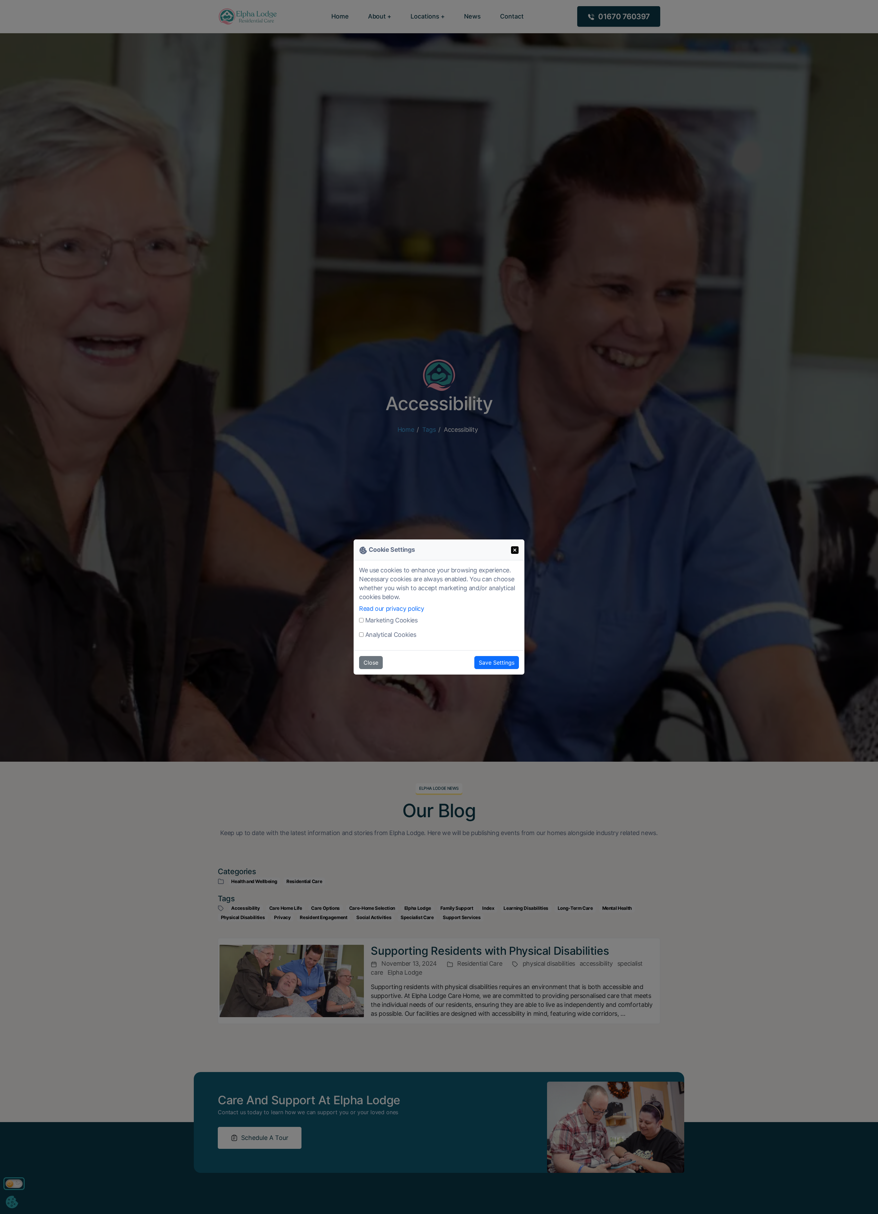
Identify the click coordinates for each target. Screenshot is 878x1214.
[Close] (515, 549)
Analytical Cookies (390, 634)
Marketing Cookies (391, 620)
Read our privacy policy (391, 608)
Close (371, 662)
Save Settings (496, 662)
